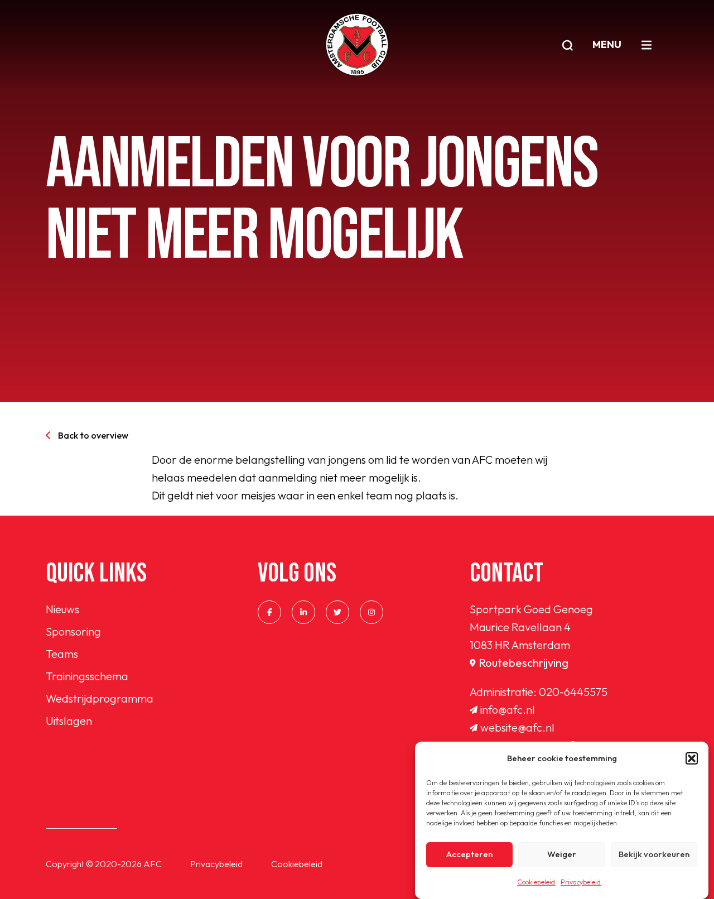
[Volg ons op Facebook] (269, 612)
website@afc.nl (517, 727)
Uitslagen (69, 721)
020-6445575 (573, 692)
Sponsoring (73, 631)
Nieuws (62, 609)
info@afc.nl (507, 710)
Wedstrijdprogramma (99, 698)
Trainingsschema (87, 676)
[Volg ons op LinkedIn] (303, 612)
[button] (691, 758)
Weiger (561, 854)
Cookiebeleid (536, 882)
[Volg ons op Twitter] (337, 612)
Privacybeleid (581, 882)
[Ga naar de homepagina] (357, 44)
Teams (62, 654)
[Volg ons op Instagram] (371, 612)
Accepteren (469, 854)
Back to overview (93, 435)
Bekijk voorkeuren (654, 854)
